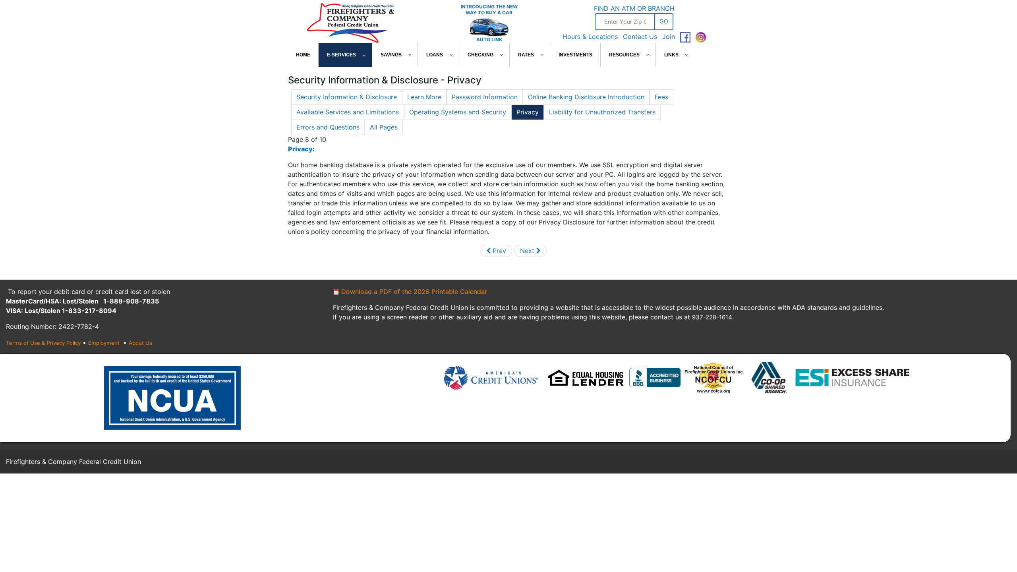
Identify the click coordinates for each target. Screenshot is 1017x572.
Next (528, 251)
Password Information (485, 97)
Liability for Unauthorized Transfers (602, 112)
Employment (104, 343)
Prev (498, 251)
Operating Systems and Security (457, 112)
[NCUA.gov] (172, 397)
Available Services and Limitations (347, 112)
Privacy (527, 112)
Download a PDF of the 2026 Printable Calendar (413, 292)
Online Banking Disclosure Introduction (586, 97)
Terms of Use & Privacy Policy (43, 343)
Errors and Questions (328, 127)
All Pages (384, 127)
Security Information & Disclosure (346, 97)
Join (668, 37)
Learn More (424, 97)
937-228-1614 (712, 317)
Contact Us (640, 37)
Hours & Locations (590, 37)
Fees (661, 97)
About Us (140, 343)
